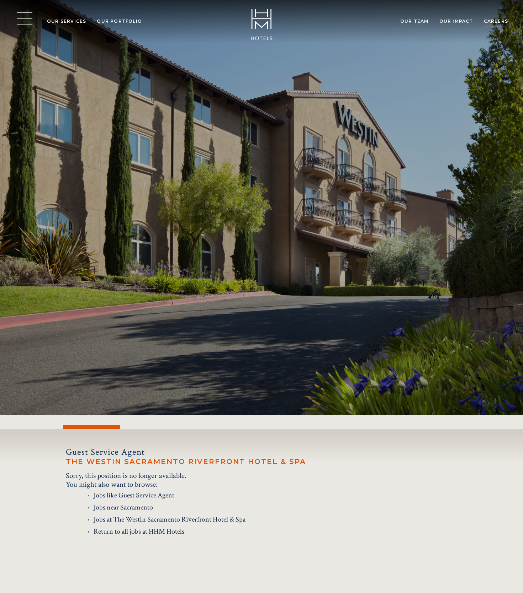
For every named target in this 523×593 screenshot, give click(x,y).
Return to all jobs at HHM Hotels (139, 531)
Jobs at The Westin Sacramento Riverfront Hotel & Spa (169, 519)
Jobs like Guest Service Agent (134, 495)
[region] (24, 18)
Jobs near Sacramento (123, 507)
